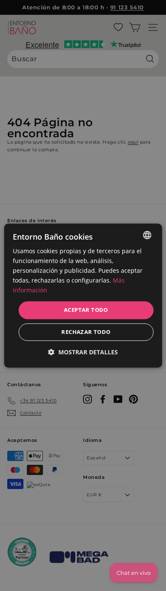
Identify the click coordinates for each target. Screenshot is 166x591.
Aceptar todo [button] (86, 310)
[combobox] (147, 235)
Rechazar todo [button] (85, 332)
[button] (83, 352)
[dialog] (83, 295)
